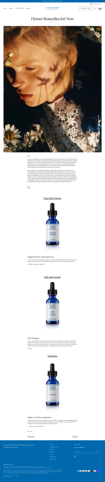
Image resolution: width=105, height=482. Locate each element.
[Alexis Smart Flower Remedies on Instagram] (75, 456)
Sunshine (52, 356)
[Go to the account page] (97, 8)
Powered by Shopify (7, 476)
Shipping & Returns (54, 446)
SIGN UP (97, 451)
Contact (52, 444)
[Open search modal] (94, 8)
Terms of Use (53, 456)
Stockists (52, 449)
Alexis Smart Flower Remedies (16, 466)
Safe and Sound (52, 277)
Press (51, 454)
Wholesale (52, 451)
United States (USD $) (9, 464)
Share (30, 431)
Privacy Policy (53, 459)
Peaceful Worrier (52, 198)
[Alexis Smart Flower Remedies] (52, 8)
